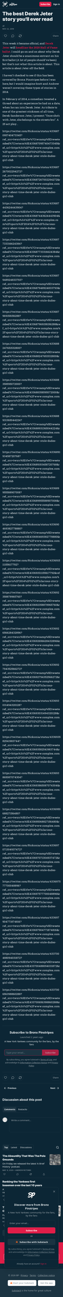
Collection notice (46, 1275)
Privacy (24, 1275)
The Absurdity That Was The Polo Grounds (24, 1157)
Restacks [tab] (22, 1109)
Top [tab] (6, 1147)
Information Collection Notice (41, 1252)
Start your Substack (23, 1282)
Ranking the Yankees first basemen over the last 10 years (22, 1183)
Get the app (46, 1282)
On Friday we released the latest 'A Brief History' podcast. (23, 1165)
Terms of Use (48, 1249)
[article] (31, 1165)
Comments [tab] (9, 1109)
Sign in (56, 4)
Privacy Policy (33, 1255)
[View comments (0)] (13, 36)
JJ (3, 26)
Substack (16, 1290)
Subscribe (45, 4)
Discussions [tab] (26, 1147)
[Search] (57, 1147)
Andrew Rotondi (23, 1170)
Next (52, 1088)
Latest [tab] (14, 1147)
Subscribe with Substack (34, 1241)
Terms (33, 1275)
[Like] (5, 36)
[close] (54, 1191)
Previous (12, 1088)
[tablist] (15, 1109)
